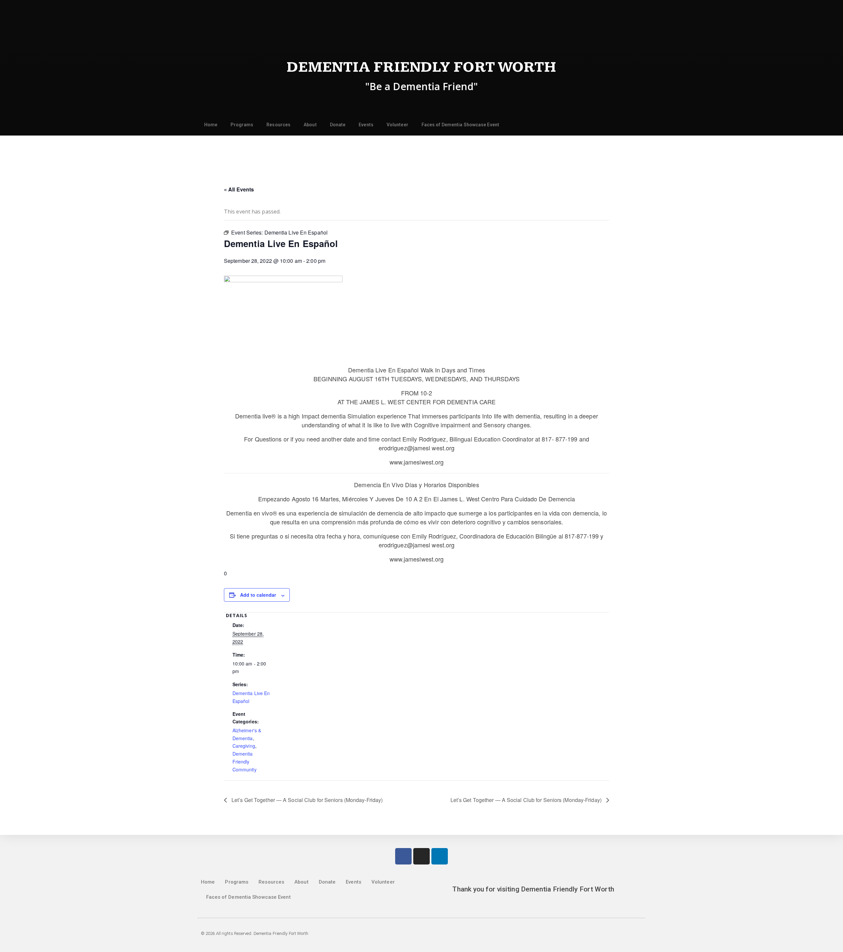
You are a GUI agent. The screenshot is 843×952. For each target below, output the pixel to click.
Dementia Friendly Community (244, 761)
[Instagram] (421, 856)
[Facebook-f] (403, 856)
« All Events (239, 189)
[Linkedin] (439, 856)
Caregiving (243, 745)
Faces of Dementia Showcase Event (460, 124)
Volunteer (397, 124)
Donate (338, 124)
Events (366, 124)
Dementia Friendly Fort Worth (422, 67)
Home (210, 124)
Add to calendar (258, 594)
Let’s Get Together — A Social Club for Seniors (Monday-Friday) (306, 800)
